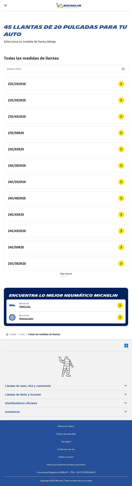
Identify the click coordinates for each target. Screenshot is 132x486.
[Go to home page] (69, 5)
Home (13, 334)
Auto (22, 334)
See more (66, 273)
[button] (66, 305)
